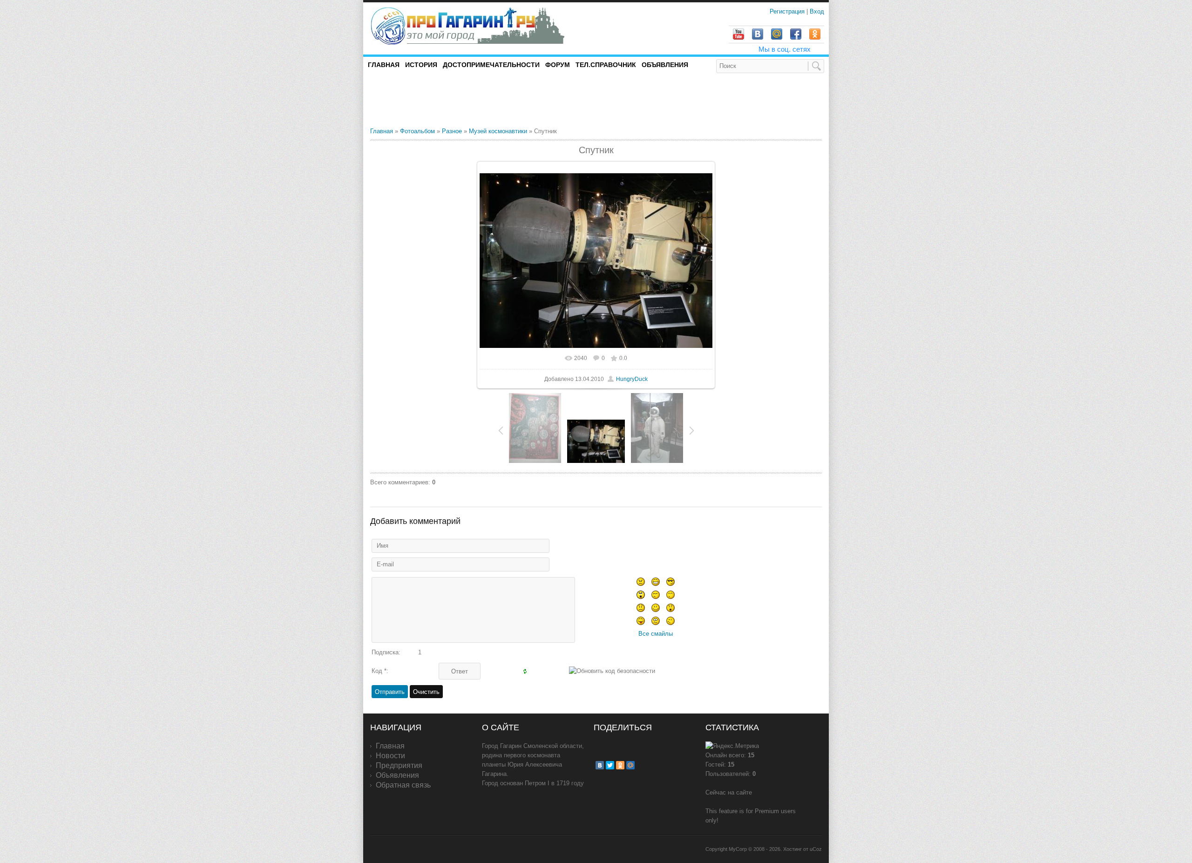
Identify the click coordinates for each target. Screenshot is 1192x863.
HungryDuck (632, 379)
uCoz (816, 849)
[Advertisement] (479, 100)
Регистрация (788, 11)
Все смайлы (655, 633)
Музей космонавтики (498, 131)
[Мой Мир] (630, 765)
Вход (817, 11)
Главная (381, 131)
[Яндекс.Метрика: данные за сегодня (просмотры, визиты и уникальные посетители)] (732, 746)
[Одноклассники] (620, 765)
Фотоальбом (417, 131)
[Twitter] (610, 765)
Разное (452, 131)
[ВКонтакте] (600, 765)
